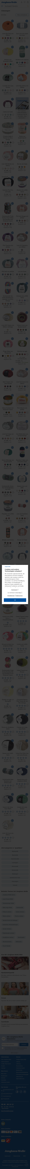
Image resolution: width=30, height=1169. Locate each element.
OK (15, 600)
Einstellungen (11, 595)
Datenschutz (19, 595)
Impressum (14, 589)
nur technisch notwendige (14, 592)
